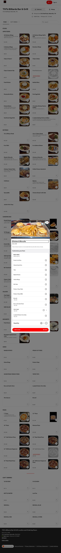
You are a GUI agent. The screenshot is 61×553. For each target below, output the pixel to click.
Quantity (16, 323)
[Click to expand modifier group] (46, 310)
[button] (30, 229)
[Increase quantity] (46, 323)
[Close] (47, 222)
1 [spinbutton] (43, 323)
